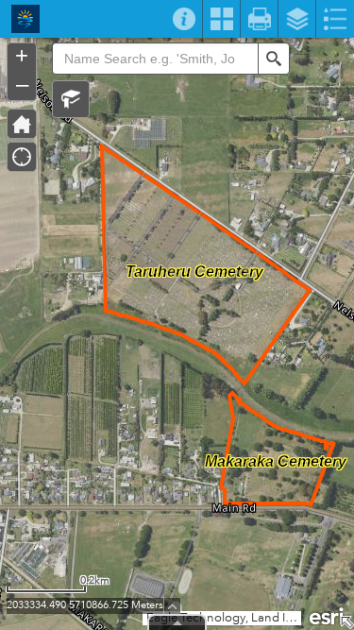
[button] (71, 99)
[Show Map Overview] (346, 622)
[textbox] (155, 59)
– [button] (22, 84)
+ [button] (21, 55)
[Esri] (327, 614)
